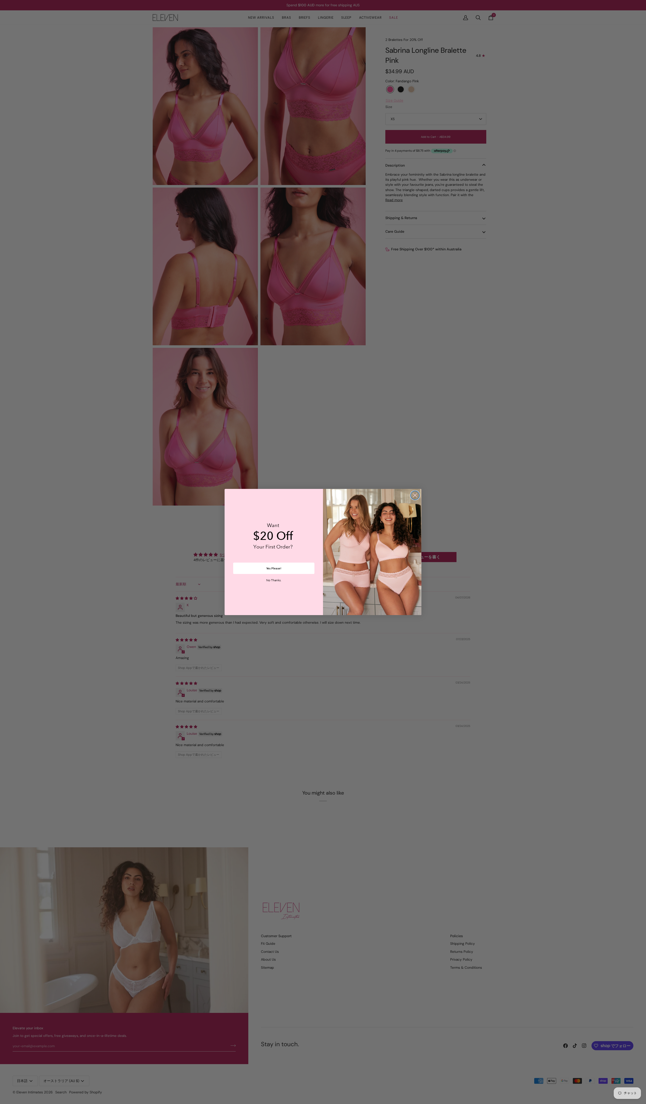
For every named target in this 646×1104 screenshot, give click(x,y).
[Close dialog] (415, 495)
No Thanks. (273, 580)
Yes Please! (273, 568)
